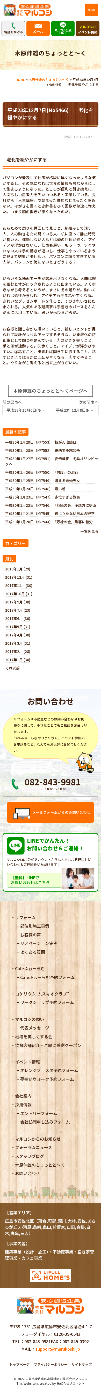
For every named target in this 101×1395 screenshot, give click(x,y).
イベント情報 (27, 1062)
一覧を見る (89, 531)
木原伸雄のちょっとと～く (40, 1165)
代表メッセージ (34, 1028)
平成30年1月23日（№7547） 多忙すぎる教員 (42, 497)
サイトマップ (81, 1364)
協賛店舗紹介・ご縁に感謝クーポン (48, 1045)
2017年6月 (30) (17, 618)
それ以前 (12, 667)
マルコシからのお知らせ (38, 1139)
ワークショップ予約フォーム (47, 1002)
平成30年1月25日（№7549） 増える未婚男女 (42, 480)
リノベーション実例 (38, 943)
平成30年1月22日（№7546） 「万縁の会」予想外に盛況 (50, 505)
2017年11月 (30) (18, 585)
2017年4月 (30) (17, 634)
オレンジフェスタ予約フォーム (49, 1070)
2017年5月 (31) (17, 626)
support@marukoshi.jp (57, 1349)
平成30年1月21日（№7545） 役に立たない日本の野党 (50, 513)
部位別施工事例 (34, 926)
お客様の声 (30, 935)
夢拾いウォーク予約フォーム (47, 1079)
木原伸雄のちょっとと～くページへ (50, 390)
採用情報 (23, 1104)
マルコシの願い (29, 1019)
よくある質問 (32, 952)
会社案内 (23, 1096)
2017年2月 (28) (17, 651)
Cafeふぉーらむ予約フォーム (47, 977)
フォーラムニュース (33, 1147)
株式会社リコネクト (71, 1383)
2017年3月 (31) (17, 643)
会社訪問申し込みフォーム (45, 1122)
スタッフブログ (29, 1156)
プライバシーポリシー (50, 1364)
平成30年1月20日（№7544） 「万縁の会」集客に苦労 (49, 521)
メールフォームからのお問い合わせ (61, 812)
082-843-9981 (37, 1341)
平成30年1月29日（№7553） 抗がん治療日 (40, 442)
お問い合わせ (27, 1173)
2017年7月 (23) (17, 610)
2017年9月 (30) (17, 601)
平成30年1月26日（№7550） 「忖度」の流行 (41, 472)
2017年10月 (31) (18, 593)
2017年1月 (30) (17, 659)
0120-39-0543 (67, 1334)
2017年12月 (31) (18, 577)
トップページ (19, 1364)
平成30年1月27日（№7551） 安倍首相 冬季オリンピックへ (51, 461)
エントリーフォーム (38, 1113)
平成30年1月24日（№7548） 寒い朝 (35, 488)
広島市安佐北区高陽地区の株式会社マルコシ (56, 1378)
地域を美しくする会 (33, 1036)
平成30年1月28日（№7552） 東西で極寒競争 (42, 450)
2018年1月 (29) (17, 568)
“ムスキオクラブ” (42, 994)
